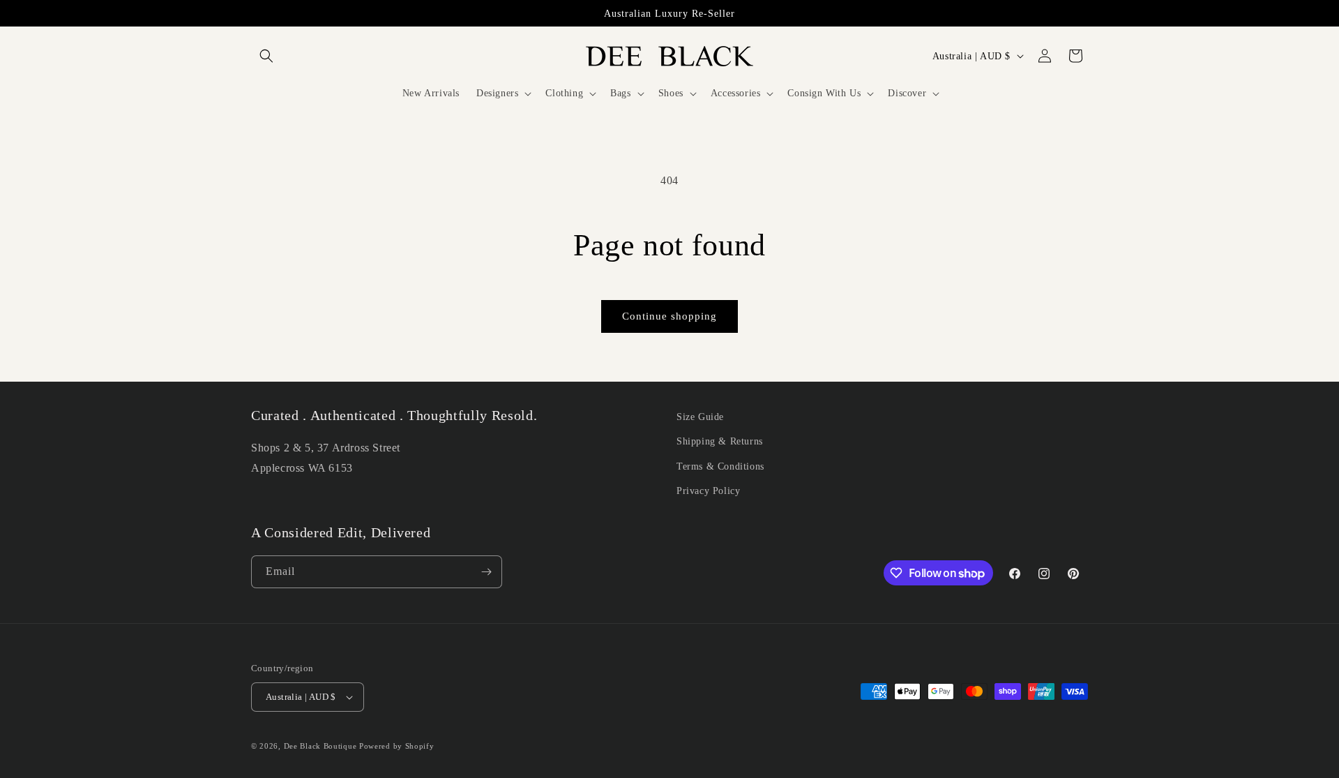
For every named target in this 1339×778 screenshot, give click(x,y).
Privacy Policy (708, 491)
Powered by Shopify (396, 746)
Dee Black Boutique (320, 746)
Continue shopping (669, 316)
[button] (266, 55)
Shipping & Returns (719, 441)
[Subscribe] (486, 571)
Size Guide (700, 417)
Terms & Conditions (720, 466)
